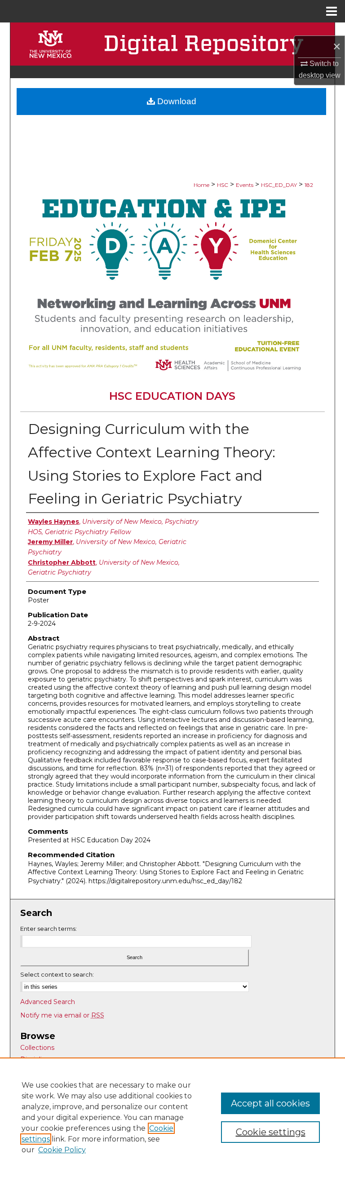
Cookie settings (270, 1132)
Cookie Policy (62, 1150)
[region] (172, 1117)
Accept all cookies (270, 1103)
